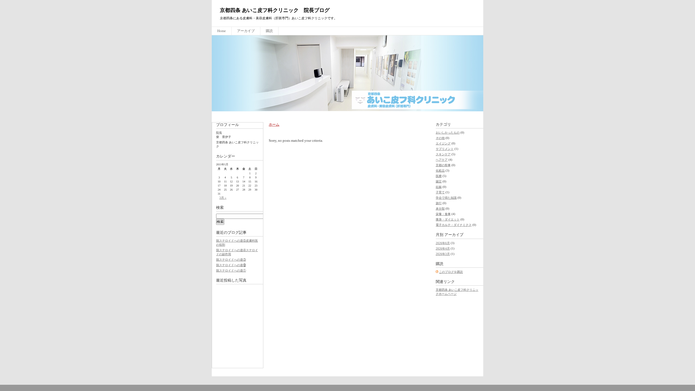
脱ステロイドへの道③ (231, 259)
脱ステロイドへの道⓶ (231, 265)
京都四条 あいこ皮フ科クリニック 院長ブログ (275, 10)
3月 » (222, 197)
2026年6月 (443, 243)
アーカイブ (246, 31)
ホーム (274, 124)
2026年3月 (443, 254)
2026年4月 (443, 248)
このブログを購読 (451, 271)
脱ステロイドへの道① (231, 270)
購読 (269, 31)
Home (221, 31)
